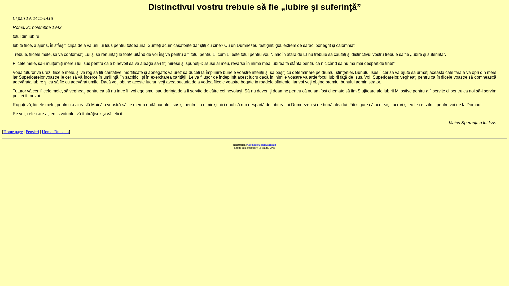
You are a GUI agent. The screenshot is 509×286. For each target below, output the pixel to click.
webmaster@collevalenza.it (261, 144)
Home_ (55, 131)
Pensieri (32, 131)
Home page (13, 131)
